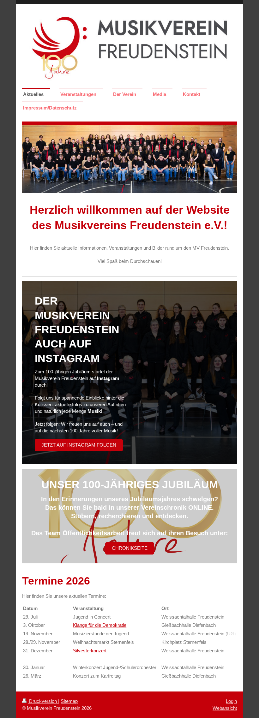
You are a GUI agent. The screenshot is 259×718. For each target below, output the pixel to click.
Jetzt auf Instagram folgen (78, 445)
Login (231, 701)
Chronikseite (130, 548)
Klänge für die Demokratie (99, 625)
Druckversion (43, 701)
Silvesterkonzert (89, 650)
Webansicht (225, 708)
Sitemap (69, 701)
